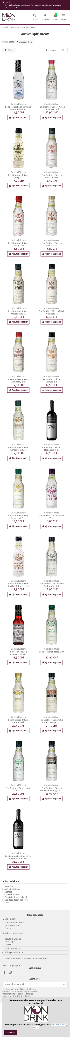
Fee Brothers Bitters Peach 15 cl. (52, 244)
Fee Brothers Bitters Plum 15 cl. (51, 516)
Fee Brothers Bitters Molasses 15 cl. (18, 312)
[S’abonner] (64, 984)
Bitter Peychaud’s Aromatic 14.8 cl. (18, 653)
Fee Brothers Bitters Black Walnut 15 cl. (51, 312)
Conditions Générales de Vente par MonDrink (26, 958)
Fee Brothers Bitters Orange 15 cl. (52, 380)
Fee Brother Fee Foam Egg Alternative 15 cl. (18, 108)
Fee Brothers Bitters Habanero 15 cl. (52, 448)
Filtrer (10, 50)
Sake (6, 902)
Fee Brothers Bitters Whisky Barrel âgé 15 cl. (51, 789)
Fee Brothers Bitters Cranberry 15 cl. (18, 380)
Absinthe (8, 886)
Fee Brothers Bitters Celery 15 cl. (18, 176)
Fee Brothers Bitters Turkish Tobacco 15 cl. (18, 584)
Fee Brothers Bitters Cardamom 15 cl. (18, 448)
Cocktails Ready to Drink (15, 897)
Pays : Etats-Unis (25, 42)
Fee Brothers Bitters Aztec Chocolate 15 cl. (52, 108)
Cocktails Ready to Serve (16, 900)
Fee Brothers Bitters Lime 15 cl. (18, 789)
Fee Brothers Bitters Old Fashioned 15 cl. (52, 584)
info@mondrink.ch (14, 952)
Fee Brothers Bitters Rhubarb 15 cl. (52, 176)
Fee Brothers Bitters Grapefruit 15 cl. (18, 516)
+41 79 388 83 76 (13, 948)
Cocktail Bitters (11, 894)
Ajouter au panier (20, 117)
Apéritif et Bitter (12, 889)
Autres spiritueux (11, 881)
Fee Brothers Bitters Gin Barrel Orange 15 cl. (51, 721)
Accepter (10, 1032)
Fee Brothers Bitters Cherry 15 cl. (18, 244)
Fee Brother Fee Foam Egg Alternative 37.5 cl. (18, 857)
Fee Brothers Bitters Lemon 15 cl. (18, 721)
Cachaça (8, 892)
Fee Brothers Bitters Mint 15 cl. (51, 653)
